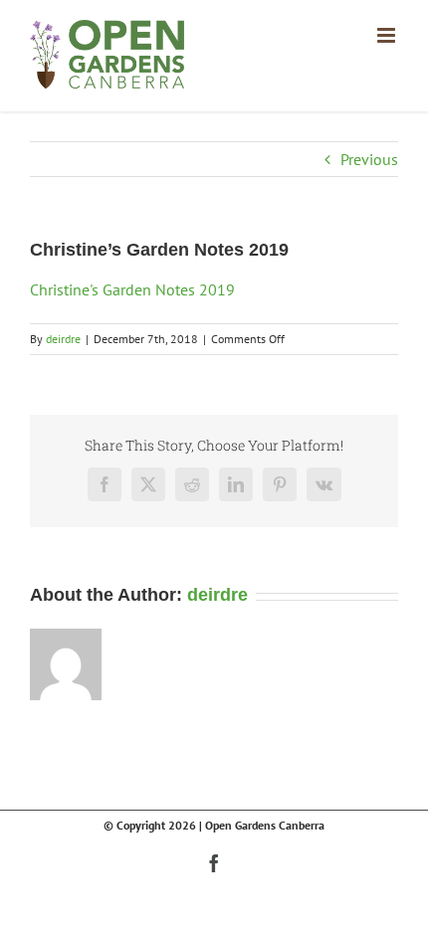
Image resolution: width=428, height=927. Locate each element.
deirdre (63, 338)
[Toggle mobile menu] (387, 35)
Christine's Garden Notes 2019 (132, 289)
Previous (369, 159)
